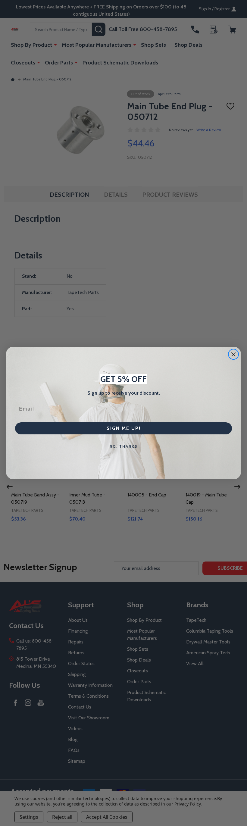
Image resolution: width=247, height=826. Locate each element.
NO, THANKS (124, 446)
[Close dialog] (233, 354)
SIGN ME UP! (124, 428)
